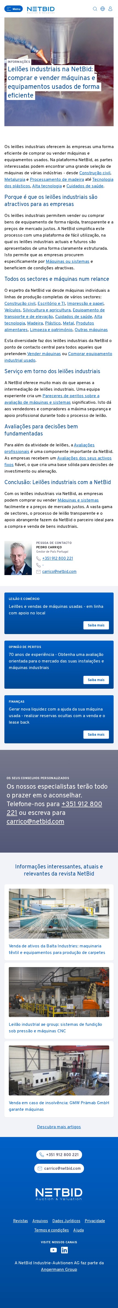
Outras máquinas (91, 330)
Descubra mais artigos (59, 1127)
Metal (68, 323)
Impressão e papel (85, 304)
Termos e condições (51, 1230)
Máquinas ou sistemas (67, 261)
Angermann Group (59, 1269)
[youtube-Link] (53, 1250)
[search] (95, 8)
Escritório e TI (51, 304)
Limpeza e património (51, 330)
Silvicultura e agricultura (47, 310)
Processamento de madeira (57, 179)
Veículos (12, 310)
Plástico (53, 323)
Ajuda (78, 1230)
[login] (110, 8)
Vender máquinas (44, 354)
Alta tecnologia (47, 186)
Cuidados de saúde (84, 186)
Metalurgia (14, 179)
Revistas (20, 1221)
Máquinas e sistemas (78, 500)
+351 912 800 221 (57, 558)
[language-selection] (102, 8)
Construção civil (94, 173)
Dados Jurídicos (66, 1221)
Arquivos (40, 1221)
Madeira (35, 323)
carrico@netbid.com (59, 572)
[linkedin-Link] (64, 1250)
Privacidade (95, 1221)
